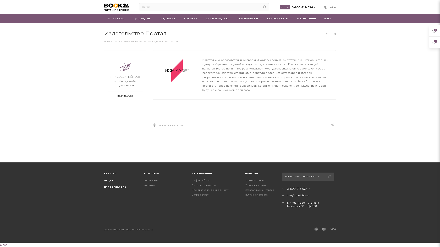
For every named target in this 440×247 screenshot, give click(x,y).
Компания (151, 173)
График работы (201, 180)
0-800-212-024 (302, 7)
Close (3, 244)
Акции (109, 180)
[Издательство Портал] (178, 70)
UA (287, 7)
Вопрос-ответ (200, 194)
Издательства (115, 187)
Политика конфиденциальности (210, 190)
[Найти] (264, 6)
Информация (202, 173)
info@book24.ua (298, 195)
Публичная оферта (256, 194)
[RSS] (327, 34)
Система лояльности (204, 185)
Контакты (149, 185)
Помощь (251, 173)
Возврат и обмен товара (259, 190)
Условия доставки (255, 185)
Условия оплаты (254, 180)
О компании (151, 180)
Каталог (110, 173)
